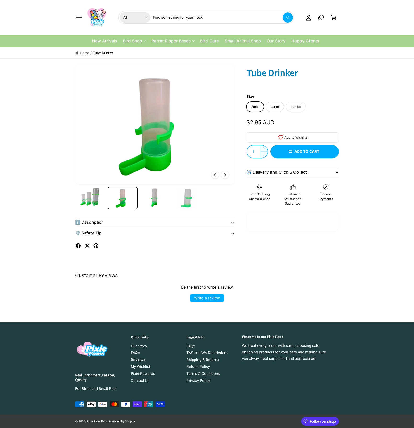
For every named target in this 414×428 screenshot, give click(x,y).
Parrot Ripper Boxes (171, 41)
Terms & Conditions (203, 373)
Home (84, 53)
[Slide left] (215, 175)
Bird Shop (132, 41)
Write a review (207, 298)
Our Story (139, 346)
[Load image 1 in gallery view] (90, 198)
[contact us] (321, 17)
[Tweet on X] (87, 246)
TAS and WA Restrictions (207, 352)
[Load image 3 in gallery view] (155, 198)
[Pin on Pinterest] (96, 246)
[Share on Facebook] (78, 246)
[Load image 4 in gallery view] (187, 198)
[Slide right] (225, 175)
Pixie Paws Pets (97, 421)
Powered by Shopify (122, 421)
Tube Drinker (103, 53)
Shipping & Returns (202, 359)
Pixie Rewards (143, 373)
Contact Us (140, 380)
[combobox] (223, 17)
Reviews (138, 359)
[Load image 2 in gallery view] (123, 198)
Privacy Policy (198, 380)
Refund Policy (198, 366)
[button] (79, 17)
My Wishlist (140, 366)
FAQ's (135, 352)
